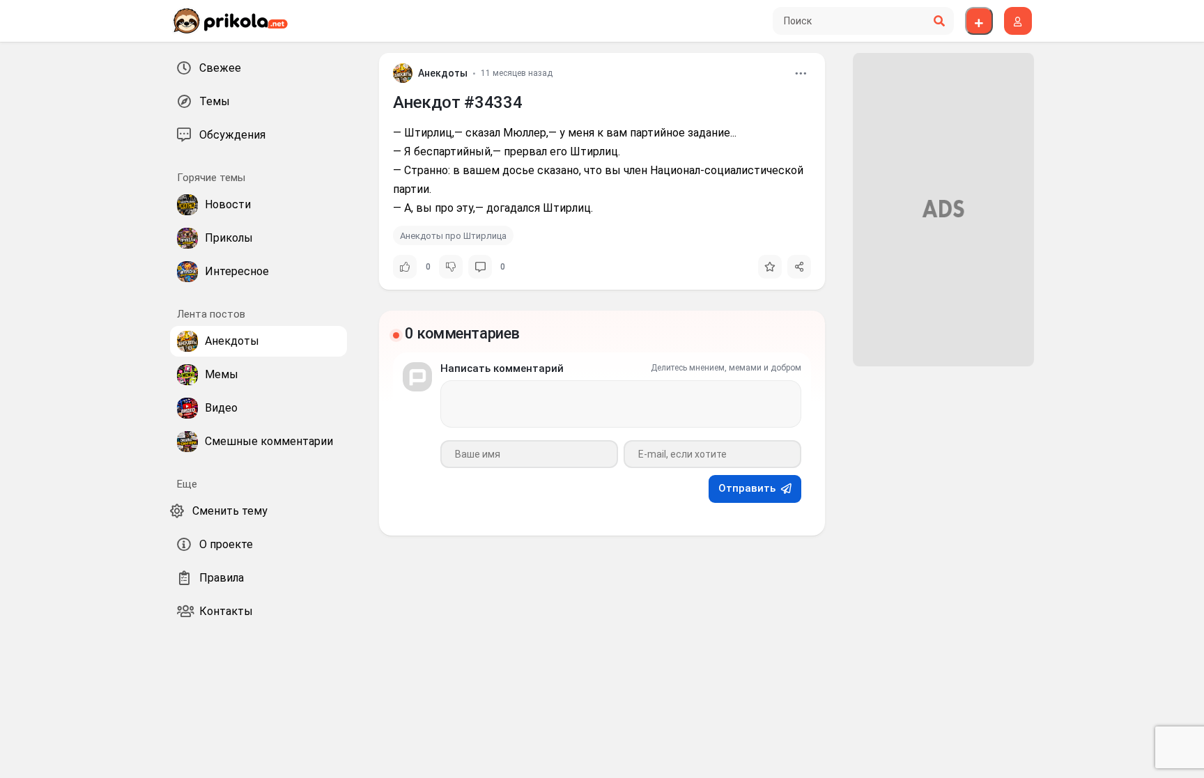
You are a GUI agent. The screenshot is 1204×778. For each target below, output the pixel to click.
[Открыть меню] (800, 73)
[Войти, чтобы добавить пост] (979, 21)
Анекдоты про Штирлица (453, 236)
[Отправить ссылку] (799, 267)
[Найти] (939, 21)
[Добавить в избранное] (770, 267)
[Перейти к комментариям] (480, 267)
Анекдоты (443, 73)
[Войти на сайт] (1018, 21)
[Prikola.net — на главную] (230, 21)
